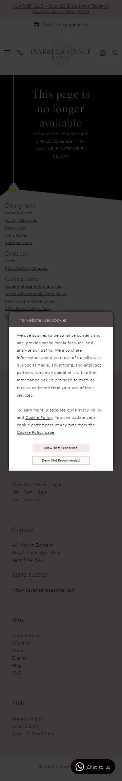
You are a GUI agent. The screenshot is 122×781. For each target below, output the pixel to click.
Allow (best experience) (61, 448)
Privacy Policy (88, 410)
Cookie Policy (39, 417)
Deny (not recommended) (61, 460)
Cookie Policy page (35, 432)
